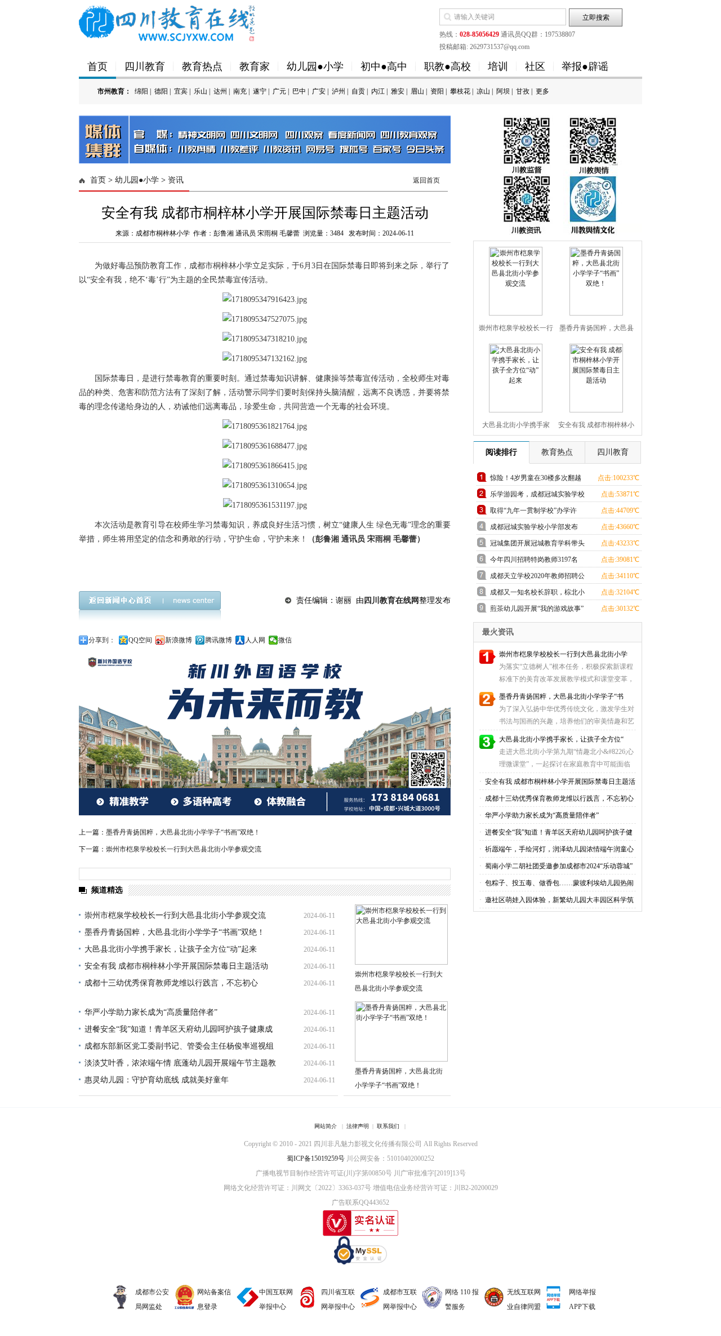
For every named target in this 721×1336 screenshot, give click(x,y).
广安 (319, 91)
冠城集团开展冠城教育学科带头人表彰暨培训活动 (537, 545)
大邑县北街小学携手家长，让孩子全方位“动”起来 (170, 949)
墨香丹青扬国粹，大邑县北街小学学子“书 (561, 696)
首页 (97, 66)
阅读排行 (501, 452)
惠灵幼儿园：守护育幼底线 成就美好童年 (156, 1080)
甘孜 (522, 91)
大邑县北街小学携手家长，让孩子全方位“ (561, 739)
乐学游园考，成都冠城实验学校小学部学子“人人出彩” (537, 496)
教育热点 (202, 66)
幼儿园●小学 (315, 66)
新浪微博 (178, 640)
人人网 (255, 640)
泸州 (338, 91)
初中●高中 (383, 66)
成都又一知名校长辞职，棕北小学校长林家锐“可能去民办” (537, 594)
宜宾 (181, 91)
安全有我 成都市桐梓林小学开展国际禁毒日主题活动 (176, 966)
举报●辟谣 (585, 66)
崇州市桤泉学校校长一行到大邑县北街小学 (563, 654)
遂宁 (259, 91)
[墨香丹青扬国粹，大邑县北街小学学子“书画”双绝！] (595, 279)
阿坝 (503, 91)
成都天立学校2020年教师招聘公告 (537, 578)
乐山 (200, 91)
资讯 (176, 180)
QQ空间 (140, 640)
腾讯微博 (218, 640)
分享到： (101, 640)
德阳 (161, 91)
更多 (542, 91)
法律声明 (357, 1126)
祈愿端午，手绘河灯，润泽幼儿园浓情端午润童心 (558, 849)
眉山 (417, 91)
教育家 (254, 66)
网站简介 (325, 1126)
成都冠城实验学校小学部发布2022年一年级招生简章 (534, 529)
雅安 (397, 91)
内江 (378, 91)
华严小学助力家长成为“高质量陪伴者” (150, 1012)
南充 (240, 91)
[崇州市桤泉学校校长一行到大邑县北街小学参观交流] (514, 279)
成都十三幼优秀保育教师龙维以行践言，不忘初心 (171, 983)
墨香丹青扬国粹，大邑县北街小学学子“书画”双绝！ (183, 832)
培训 (498, 66)
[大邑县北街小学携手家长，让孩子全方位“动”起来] (514, 376)
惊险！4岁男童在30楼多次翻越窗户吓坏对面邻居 (535, 480)
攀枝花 (460, 91)
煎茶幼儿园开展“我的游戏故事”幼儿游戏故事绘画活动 (537, 610)
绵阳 (141, 91)
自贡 (358, 91)
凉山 (483, 91)
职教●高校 (447, 66)
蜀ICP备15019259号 (316, 1158)
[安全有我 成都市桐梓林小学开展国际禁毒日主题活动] (595, 376)
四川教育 (144, 66)
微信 (285, 640)
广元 (279, 91)
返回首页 (426, 180)
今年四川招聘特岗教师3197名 (534, 559)
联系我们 (388, 1126)
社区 (535, 66)
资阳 (437, 91)
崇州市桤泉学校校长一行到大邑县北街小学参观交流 (183, 849)
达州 (220, 91)
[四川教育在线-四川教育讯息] (167, 22)
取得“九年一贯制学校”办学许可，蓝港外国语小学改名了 (533, 512)
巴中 (299, 91)
